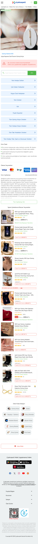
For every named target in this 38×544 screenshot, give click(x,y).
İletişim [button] (8, 499)
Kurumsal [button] (8, 495)
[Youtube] (23, 473)
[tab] (19, 491)
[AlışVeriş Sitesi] (35, 2)
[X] (14, 473)
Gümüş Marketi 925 (7, 54)
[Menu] (2, 2)
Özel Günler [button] (9, 504)
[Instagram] (19, 473)
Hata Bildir (19, 446)
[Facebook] (10, 473)
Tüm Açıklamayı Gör (19, 202)
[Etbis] (14, 514)
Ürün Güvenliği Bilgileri (31, 175)
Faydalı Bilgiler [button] (10, 491)
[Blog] (28, 473)
